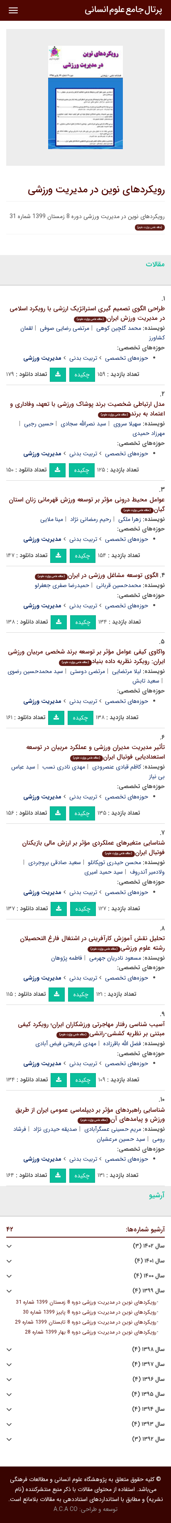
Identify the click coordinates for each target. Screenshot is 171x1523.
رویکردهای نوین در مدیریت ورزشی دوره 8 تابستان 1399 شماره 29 (85, 1322)
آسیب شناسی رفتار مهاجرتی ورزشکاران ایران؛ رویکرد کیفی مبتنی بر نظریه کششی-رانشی (91, 1029)
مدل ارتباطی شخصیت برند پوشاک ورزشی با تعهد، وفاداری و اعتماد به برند (87, 409)
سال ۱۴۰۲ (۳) (149, 1246)
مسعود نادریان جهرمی (115, 958)
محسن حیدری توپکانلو (114, 862)
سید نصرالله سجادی (83, 423)
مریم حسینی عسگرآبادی (112, 1129)
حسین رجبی (39, 423)
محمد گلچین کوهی (118, 328)
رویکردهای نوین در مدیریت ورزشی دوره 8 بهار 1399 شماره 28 (90, 1332)
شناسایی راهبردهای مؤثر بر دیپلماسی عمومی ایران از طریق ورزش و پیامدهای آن (90, 1115)
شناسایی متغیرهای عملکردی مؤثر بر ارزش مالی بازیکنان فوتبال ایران (93, 847)
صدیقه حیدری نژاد (55, 1129)
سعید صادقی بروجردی (54, 862)
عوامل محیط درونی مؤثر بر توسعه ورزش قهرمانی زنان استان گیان (87, 504)
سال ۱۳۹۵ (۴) (148, 1394)
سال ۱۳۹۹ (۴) (148, 1291)
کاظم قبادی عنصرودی (116, 766)
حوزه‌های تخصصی (126, 358)
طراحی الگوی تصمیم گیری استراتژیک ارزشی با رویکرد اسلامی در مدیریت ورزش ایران (87, 313)
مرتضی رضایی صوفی (64, 328)
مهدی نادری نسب (63, 766)
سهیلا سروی (127, 423)
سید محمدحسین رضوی (35, 671)
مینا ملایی (51, 519)
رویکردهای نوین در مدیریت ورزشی (96, 190)
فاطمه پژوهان (66, 958)
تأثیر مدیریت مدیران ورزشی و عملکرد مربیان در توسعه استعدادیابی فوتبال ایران (95, 752)
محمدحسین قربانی (118, 585)
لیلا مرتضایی (126, 671)
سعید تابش (145, 680)
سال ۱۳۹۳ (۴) (148, 1424)
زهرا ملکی (129, 519)
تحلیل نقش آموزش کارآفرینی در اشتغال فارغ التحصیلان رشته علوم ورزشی (92, 943)
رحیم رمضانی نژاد (90, 519)
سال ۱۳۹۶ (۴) (148, 1379)
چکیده (82, 374)
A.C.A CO (66, 1509)
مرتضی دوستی (87, 671)
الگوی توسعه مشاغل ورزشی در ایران (98, 575)
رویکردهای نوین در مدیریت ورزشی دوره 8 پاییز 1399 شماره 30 (89, 1312)
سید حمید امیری (103, 872)
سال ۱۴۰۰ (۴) (149, 1276)
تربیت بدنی (83, 358)
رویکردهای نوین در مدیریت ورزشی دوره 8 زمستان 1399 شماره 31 (86, 1302)
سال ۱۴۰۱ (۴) (149, 1261)
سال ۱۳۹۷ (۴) (148, 1364)
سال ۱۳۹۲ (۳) (148, 1439)
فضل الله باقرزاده (122, 1043)
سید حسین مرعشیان (121, 1139)
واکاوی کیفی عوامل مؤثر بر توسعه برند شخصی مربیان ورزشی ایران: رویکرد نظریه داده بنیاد (86, 656)
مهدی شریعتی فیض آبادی (65, 1043)
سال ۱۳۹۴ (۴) (148, 1409)
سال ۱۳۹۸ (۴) (148, 1349)
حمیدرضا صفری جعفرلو (62, 585)
